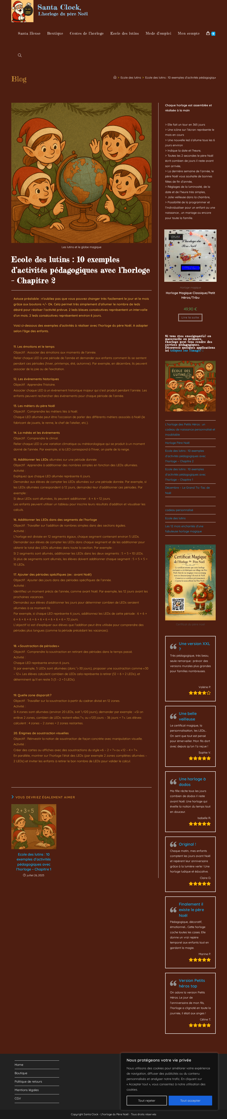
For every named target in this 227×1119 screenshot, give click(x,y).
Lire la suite (190, 317)
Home (19, 1065)
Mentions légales (27, 1090)
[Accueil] (115, 77)
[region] (169, 1081)
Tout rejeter (146, 1101)
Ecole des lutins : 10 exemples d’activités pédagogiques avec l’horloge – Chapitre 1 (33, 861)
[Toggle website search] (20, 55)
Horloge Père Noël (177, 442)
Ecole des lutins (175, 518)
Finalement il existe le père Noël (191, 910)
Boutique (21, 1073)
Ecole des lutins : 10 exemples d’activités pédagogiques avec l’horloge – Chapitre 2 (185, 456)
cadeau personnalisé (179, 510)
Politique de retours (28, 1081)
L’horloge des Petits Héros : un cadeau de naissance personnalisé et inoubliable (190, 429)
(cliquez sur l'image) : (186, 350)
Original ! (187, 844)
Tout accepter (190, 1101)
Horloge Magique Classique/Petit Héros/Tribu (190, 295)
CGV (18, 1098)
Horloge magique (190, 287)
